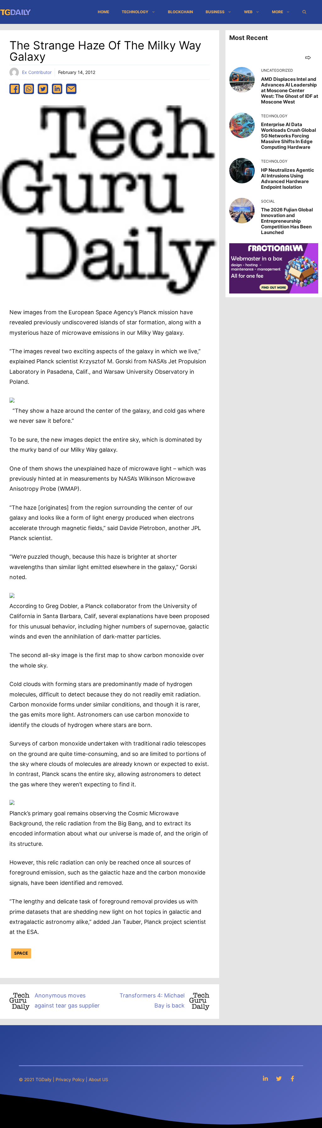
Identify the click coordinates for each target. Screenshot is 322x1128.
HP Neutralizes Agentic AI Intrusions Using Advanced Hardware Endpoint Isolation (287, 178)
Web (248, 11)
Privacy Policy (70, 1079)
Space (21, 953)
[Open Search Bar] (304, 12)
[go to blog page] (308, 57)
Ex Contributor (37, 72)
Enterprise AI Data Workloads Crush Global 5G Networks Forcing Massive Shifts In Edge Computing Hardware (288, 135)
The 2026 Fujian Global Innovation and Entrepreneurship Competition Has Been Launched (287, 221)
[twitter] (43, 89)
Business (215, 11)
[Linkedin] (265, 1078)
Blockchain (180, 11)
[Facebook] (292, 1078)
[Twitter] (279, 1078)
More (277, 11)
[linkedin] (57, 89)
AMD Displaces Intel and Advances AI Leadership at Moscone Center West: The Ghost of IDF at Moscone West (289, 90)
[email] (71, 89)
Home (103, 11)
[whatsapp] (29, 89)
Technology (135, 11)
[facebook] (14, 89)
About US (98, 1079)
